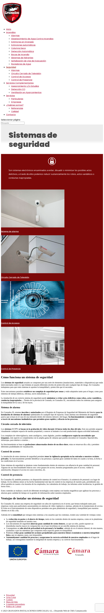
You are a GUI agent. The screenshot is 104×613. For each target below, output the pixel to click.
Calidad (15, 111)
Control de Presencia (21, 79)
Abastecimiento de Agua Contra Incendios (32, 38)
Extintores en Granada (22, 41)
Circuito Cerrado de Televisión (26, 73)
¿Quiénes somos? (14, 105)
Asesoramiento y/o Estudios (25, 86)
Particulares (17, 98)
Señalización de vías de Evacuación (28, 60)
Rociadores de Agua (21, 64)
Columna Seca (18, 48)
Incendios (11, 32)
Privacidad (10, 595)
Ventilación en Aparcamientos (26, 92)
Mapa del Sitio (12, 602)
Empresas (16, 102)
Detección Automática (22, 51)
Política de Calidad (13, 606)
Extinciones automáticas (23, 45)
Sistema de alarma (10, 231)
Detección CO (18, 89)
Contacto (11, 114)
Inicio (8, 29)
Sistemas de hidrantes (22, 57)
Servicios (10, 95)
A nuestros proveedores (15, 604)
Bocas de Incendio (20, 54)
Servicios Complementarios (20, 83)
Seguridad (11, 67)
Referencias (17, 108)
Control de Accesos (21, 76)
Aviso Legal (11, 597)
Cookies (9, 600)
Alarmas (15, 35)
